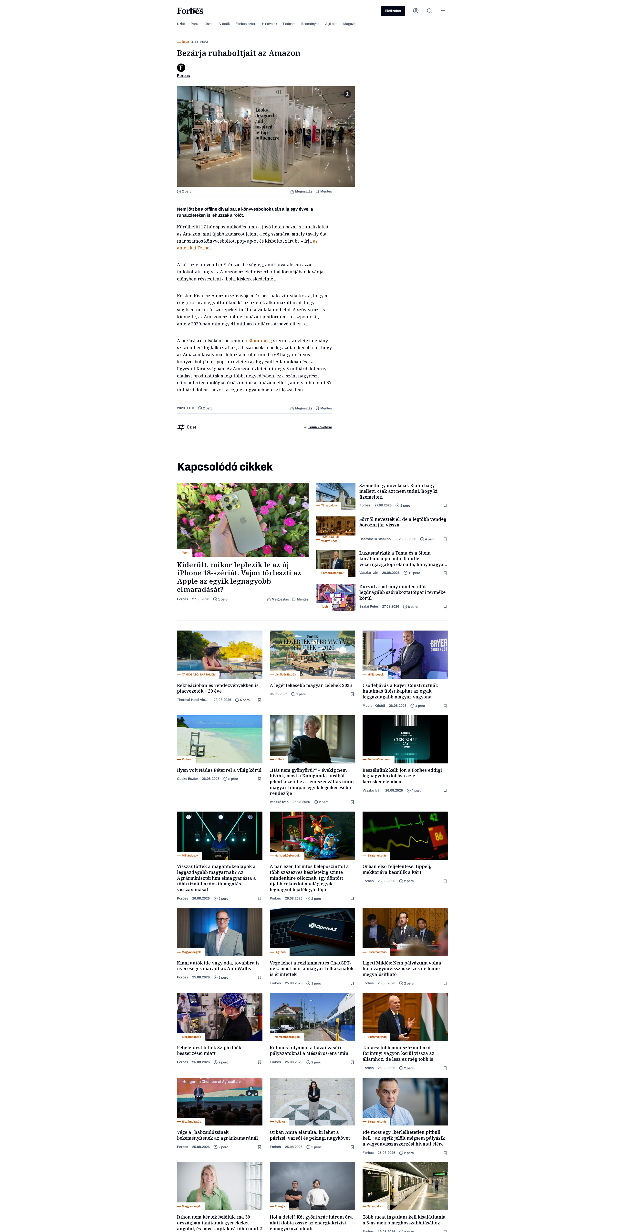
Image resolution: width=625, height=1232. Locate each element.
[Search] (429, 11)
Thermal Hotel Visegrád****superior (193, 700)
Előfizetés (393, 11)
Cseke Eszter (187, 779)
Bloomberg (260, 340)
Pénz (194, 24)
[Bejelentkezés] (416, 11)
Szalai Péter (368, 606)
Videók (224, 24)
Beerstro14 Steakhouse (377, 539)
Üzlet (181, 24)
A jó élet (331, 24)
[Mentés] (445, 506)
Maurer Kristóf (374, 705)
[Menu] (443, 11)
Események (310, 24)
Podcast (289, 24)
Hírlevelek (269, 24)
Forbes (182, 599)
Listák (208, 24)
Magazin (349, 24)
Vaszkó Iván (368, 573)
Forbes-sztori (246, 24)
